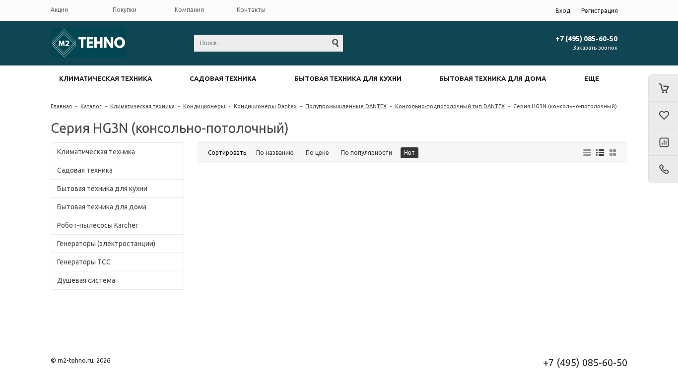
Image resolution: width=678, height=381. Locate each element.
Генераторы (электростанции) (106, 244)
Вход (562, 10)
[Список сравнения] (663, 142)
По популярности (366, 152)
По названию (275, 152)
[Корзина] (663, 88)
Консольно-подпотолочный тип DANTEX (450, 106)
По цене (317, 152)
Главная (61, 106)
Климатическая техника (105, 78)
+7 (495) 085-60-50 (586, 39)
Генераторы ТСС (84, 262)
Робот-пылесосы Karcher (97, 225)
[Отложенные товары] (663, 115)
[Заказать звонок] (663, 169)
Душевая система (86, 280)
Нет (409, 152)
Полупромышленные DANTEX (346, 106)
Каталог (91, 106)
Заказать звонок (595, 48)
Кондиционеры (204, 106)
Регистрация (599, 10)
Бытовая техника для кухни (348, 78)
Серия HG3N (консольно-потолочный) (565, 106)
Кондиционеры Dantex (265, 106)
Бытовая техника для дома (492, 78)
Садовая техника (223, 78)
